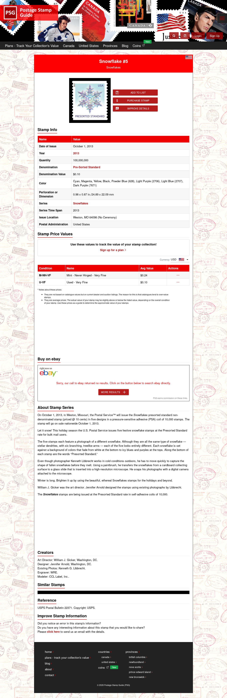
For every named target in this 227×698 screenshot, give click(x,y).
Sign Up (215, 36)
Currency (165, 259)
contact (49, 675)
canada (105, 657)
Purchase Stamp (138, 100)
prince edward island (140, 672)
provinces (132, 652)
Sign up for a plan (112, 250)
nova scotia (135, 667)
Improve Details (138, 108)
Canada (68, 45)
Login (198, 36)
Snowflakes (80, 203)
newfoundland (136, 662)
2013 (76, 153)
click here (53, 632)
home (48, 652)
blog (47, 663)
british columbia (137, 657)
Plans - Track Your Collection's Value (32, 45)
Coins (139, 45)
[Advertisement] (113, 329)
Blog (125, 45)
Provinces (110, 45)
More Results (110, 392)
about (48, 669)
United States (89, 45)
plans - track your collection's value (67, 657)
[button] (178, 275)
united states (108, 662)
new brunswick (136, 677)
